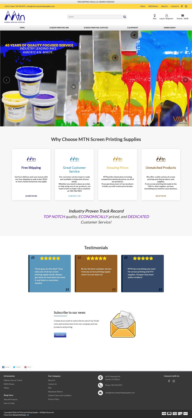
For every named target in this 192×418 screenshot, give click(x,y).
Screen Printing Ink (59, 28)
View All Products (11, 399)
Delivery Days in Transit (13, 380)
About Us (164, 6)
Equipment (132, 28)
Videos (142, 6)
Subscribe (60, 335)
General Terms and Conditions (59, 395)
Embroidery (170, 28)
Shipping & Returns (55, 392)
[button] (6, 80)
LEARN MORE (31, 196)
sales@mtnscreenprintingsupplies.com (41, 6)
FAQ (154, 19)
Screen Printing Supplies (96, 28)
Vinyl (22, 28)
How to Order (9, 403)
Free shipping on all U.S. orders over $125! (96, 2)
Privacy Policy (53, 399)
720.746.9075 (116, 385)
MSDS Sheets (153, 6)
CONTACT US (74, 196)
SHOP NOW (161, 196)
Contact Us (175, 6)
